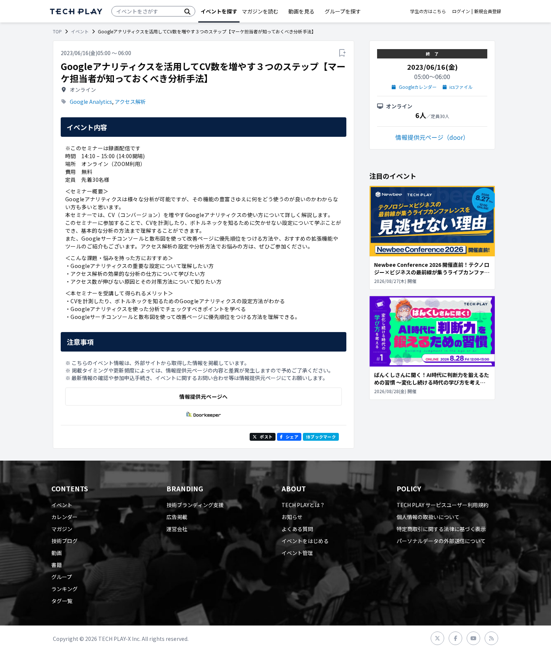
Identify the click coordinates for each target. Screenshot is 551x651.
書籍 (56, 565)
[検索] (187, 11)
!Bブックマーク (321, 437)
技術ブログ (64, 541)
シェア (292, 437)
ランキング (64, 589)
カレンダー (64, 517)
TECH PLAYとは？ (303, 505)
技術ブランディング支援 (195, 505)
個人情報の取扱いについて (428, 517)
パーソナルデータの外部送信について (441, 541)
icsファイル (461, 87)
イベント (80, 31)
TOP (57, 31)
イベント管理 (297, 553)
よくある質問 (297, 529)
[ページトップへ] (76, 11)
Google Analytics (91, 101)
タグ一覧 (61, 601)
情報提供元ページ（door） (432, 137)
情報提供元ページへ (203, 396)
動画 (56, 553)
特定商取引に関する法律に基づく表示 (441, 529)
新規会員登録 (487, 11)
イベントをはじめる (305, 541)
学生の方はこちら (428, 11)
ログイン (461, 11)
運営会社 (176, 529)
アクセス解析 (130, 101)
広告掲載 (176, 517)
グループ (61, 577)
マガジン (61, 529)
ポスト (266, 437)
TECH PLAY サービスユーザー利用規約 (442, 505)
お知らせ (291, 517)
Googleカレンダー (418, 87)
